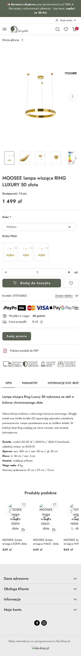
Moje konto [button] (12, 609)
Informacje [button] (12, 599)
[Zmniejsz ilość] (5, 272)
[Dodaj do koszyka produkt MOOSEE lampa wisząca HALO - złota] (53, 529)
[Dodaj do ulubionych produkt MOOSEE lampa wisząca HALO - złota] (54, 505)
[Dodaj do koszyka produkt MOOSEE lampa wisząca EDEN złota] (23, 529)
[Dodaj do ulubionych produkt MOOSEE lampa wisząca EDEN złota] (24, 505)
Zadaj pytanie (16, 336)
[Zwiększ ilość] (69, 272)
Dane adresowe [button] (16, 578)
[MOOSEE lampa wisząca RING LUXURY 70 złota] (26, 252)
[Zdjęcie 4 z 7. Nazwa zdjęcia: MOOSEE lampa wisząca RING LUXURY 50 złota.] (56, 158)
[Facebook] (37, 623)
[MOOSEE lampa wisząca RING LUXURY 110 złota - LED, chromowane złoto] (10, 252)
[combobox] (39, 227)
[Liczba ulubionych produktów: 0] (66, 29)
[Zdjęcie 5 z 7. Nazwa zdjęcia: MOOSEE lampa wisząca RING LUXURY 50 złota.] (72, 158)
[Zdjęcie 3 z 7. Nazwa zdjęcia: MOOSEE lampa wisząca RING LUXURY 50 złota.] (40, 158)
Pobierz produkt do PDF (24, 351)
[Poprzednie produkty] (9, 511)
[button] (72, 96)
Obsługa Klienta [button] (16, 588)
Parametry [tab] (30, 383)
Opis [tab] (9, 383)
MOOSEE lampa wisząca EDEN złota (14, 542)
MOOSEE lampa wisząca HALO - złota (46, 542)
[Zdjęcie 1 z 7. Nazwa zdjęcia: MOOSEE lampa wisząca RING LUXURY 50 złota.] (9, 158)
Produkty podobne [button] (41, 493)
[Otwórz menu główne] (4, 29)
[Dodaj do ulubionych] (71, 283)
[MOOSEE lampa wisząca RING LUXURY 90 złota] (42, 252)
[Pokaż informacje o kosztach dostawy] (41, 322)
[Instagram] (44, 623)
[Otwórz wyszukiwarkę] (57, 29)
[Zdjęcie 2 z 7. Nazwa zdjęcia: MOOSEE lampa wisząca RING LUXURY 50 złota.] (25, 158)
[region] (26, 252)
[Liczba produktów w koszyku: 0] (74, 29)
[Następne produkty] (71, 511)
